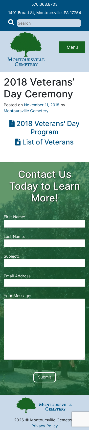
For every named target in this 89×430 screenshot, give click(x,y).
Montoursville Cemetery (26, 110)
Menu (72, 47)
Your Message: (17, 295)
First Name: (14, 216)
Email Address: (17, 275)
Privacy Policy (44, 425)
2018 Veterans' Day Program (47, 127)
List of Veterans (47, 142)
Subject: (11, 256)
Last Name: (14, 236)
